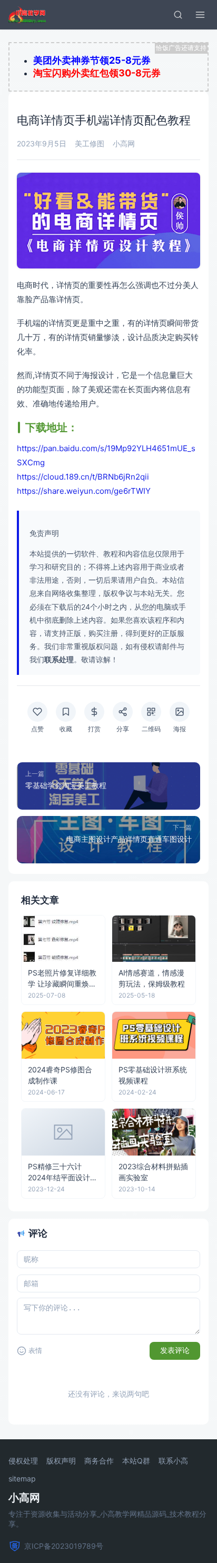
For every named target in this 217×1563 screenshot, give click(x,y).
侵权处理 (23, 1461)
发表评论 (175, 1350)
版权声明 (61, 1461)
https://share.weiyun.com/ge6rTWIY (84, 491)
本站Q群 (136, 1461)
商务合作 (99, 1461)
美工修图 (89, 143)
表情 (35, 1351)
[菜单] (200, 14)
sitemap (22, 1479)
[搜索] (178, 14)
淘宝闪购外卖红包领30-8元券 (97, 72)
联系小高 (173, 1461)
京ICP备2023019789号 (63, 1545)
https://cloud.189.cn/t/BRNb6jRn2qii (83, 477)
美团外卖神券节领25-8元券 (92, 60)
